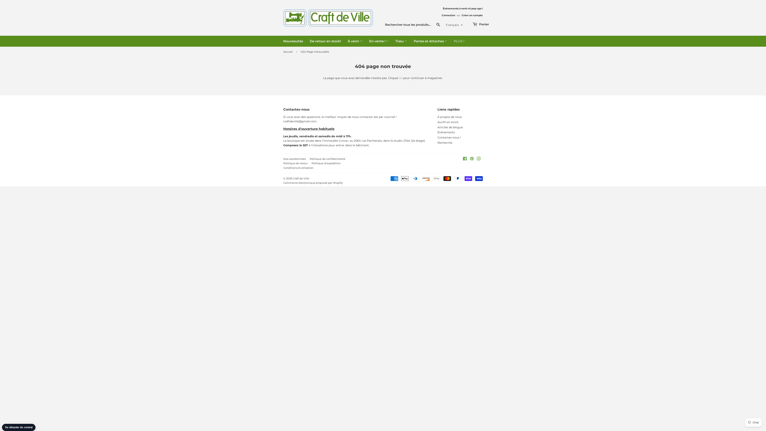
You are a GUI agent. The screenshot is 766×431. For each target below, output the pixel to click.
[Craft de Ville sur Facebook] (465, 159)
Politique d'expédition (326, 163)
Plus (458, 41)
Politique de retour (295, 163)
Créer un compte (472, 15)
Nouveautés (293, 41)
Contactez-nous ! (449, 137)
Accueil (288, 51)
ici (400, 78)
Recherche (444, 142)
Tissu (400, 41)
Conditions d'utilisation (298, 167)
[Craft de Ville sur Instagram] (479, 159)
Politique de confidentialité (327, 158)
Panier (483, 24)
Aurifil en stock (447, 122)
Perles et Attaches (429, 41)
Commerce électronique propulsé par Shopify (313, 182)
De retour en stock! (325, 41)
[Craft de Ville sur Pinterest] (472, 159)
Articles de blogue (450, 127)
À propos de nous (449, 117)
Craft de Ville (301, 178)
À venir (354, 41)
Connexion (448, 15)
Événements (446, 132)
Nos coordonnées (294, 158)
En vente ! (377, 41)
